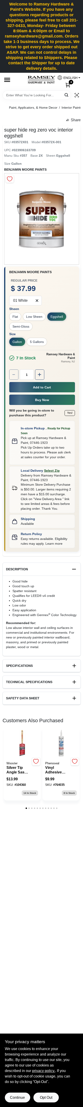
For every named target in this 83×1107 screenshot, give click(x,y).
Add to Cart (42, 387)
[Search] (66, 95)
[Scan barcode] (77, 95)
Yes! (69, 413)
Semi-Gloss (20, 326)
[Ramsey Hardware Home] (41, 79)
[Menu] (7, 80)
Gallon (17, 342)
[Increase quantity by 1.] (39, 374)
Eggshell (56, 316)
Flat (15, 316)
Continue (17, 1097)
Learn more (53, 543)
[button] (67, 78)
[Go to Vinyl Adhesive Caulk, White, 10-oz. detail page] (61, 743)
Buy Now (42, 400)
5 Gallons (37, 342)
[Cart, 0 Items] (67, 85)
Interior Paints (72, 107)
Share (76, 120)
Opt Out (46, 1097)
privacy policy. (43, 1071)
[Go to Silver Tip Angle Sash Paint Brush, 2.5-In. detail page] (22, 743)
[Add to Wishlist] (10, 179)
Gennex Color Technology (57, 615)
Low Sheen (34, 316)
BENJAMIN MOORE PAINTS (25, 169)
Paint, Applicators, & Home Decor (33, 107)
